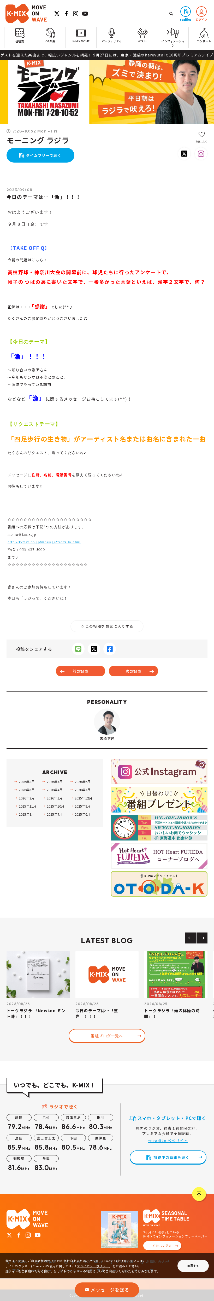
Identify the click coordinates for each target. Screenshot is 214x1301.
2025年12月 (83, 798)
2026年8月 (26, 781)
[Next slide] (202, 937)
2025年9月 (82, 806)
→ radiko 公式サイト (168, 1140)
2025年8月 (26, 814)
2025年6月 (82, 814)
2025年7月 (54, 814)
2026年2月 (26, 798)
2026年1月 (54, 798)
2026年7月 (54, 781)
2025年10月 (55, 806)
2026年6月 (82, 781)
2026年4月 (54, 789)
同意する (193, 1266)
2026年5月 (26, 789)
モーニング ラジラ (38, 140)
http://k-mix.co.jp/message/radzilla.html (44, 541)
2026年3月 (82, 789)
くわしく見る (162, 1246)
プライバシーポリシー (93, 1266)
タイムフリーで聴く (44, 155)
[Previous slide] (190, 937)
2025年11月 (27, 806)
